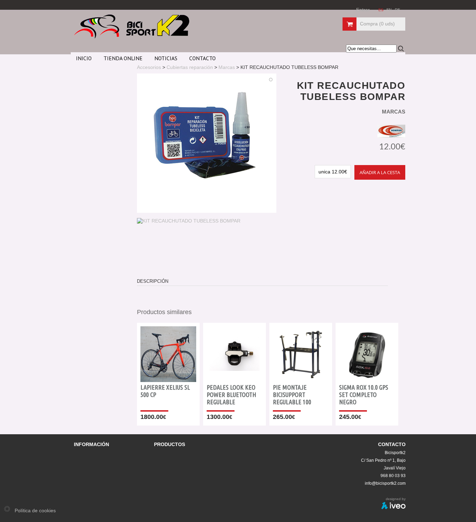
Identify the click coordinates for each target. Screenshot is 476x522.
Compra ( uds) (377, 23)
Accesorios (149, 67)
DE (397, 10)
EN (389, 10)
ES (381, 10)
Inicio (84, 58)
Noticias (165, 58)
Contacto (202, 58)
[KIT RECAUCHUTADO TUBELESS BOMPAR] (188, 221)
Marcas (226, 67)
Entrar (363, 10)
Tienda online (123, 58)
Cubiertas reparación (190, 67)
